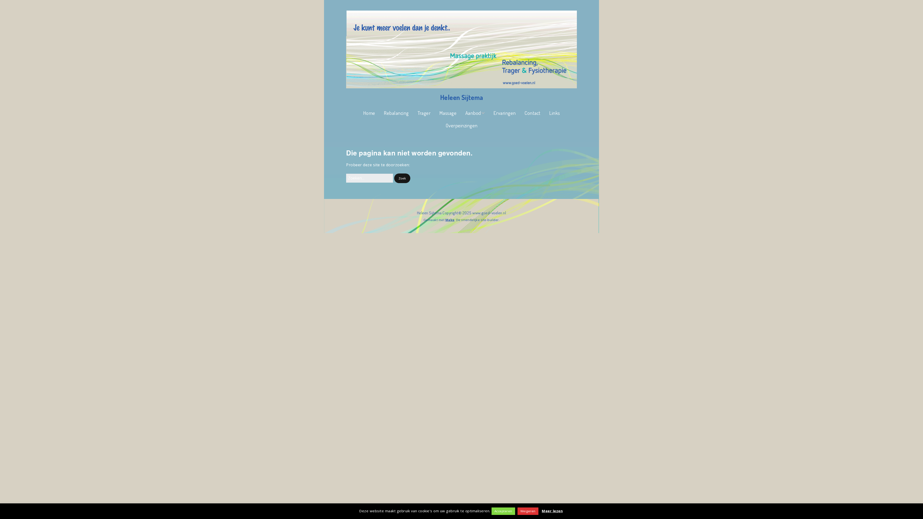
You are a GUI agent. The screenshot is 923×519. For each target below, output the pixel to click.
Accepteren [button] (503, 511)
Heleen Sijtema (461, 97)
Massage (448, 113)
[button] (402, 178)
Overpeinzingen (462, 125)
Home (369, 113)
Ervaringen (504, 113)
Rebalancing (396, 113)
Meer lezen (552, 510)
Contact (532, 113)
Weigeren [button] (528, 511)
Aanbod (473, 113)
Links (554, 113)
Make (450, 220)
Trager (424, 113)
